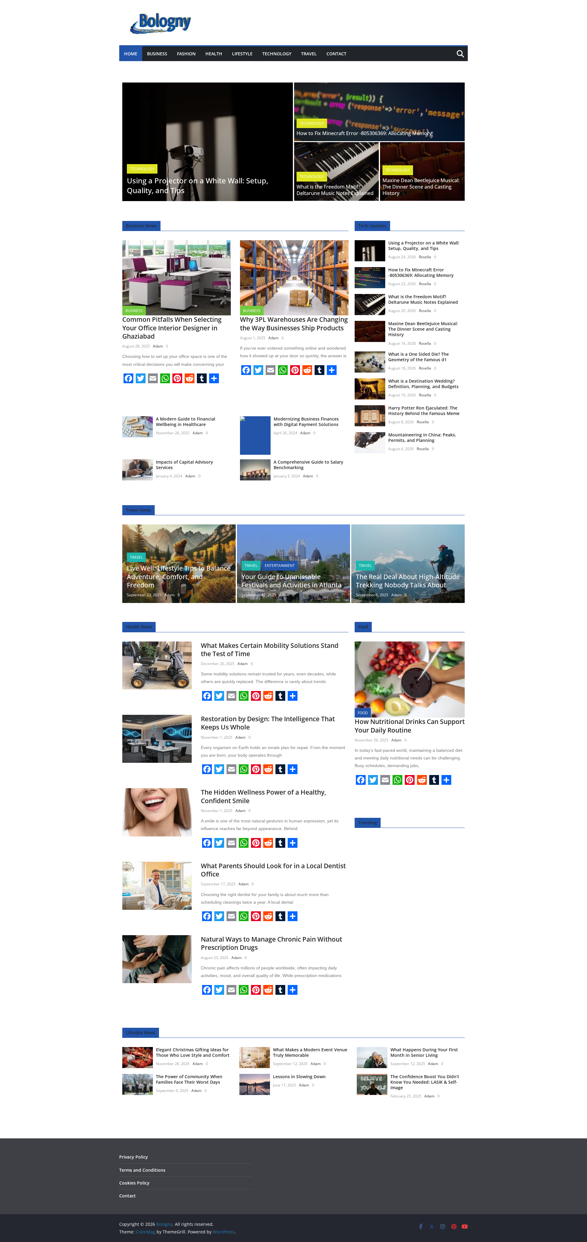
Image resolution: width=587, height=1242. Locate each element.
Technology (276, 54)
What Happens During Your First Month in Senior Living (424, 1052)
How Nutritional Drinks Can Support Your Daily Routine (410, 725)
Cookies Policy (134, 1183)
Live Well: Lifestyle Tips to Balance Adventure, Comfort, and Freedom (179, 576)
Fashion (186, 54)
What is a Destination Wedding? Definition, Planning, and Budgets (423, 383)
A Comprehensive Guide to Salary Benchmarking (308, 464)
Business (157, 54)
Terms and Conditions (142, 1170)
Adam (158, 346)
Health (213, 54)
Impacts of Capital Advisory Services (184, 464)
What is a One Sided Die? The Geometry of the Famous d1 (418, 356)
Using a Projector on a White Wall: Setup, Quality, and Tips (197, 185)
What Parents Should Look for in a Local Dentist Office (273, 870)
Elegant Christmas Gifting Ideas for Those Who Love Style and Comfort (193, 1052)
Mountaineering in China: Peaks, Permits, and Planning (422, 437)
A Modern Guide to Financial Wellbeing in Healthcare (185, 421)
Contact (336, 54)
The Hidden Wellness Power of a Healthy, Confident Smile (263, 796)
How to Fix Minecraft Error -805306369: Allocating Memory (364, 133)
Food (363, 712)
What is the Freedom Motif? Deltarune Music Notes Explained (335, 190)
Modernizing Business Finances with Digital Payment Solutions (306, 421)
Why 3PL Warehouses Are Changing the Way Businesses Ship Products (294, 323)
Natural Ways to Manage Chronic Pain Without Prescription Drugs (271, 943)
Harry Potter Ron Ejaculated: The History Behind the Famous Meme (424, 410)
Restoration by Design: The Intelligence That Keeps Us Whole (268, 723)
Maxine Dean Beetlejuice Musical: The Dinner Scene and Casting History (421, 187)
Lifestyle (242, 54)
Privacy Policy (133, 1157)
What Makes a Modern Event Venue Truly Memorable (310, 1052)
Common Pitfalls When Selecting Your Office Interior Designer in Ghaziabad (172, 327)
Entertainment (280, 565)
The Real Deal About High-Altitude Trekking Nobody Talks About (408, 580)
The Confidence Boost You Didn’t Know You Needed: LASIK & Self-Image (424, 1082)
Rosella (425, 256)
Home (130, 54)
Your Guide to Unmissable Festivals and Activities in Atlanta (291, 580)
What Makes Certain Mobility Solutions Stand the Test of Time (269, 649)
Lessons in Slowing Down (299, 1076)
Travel (309, 54)
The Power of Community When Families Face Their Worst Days (189, 1079)
